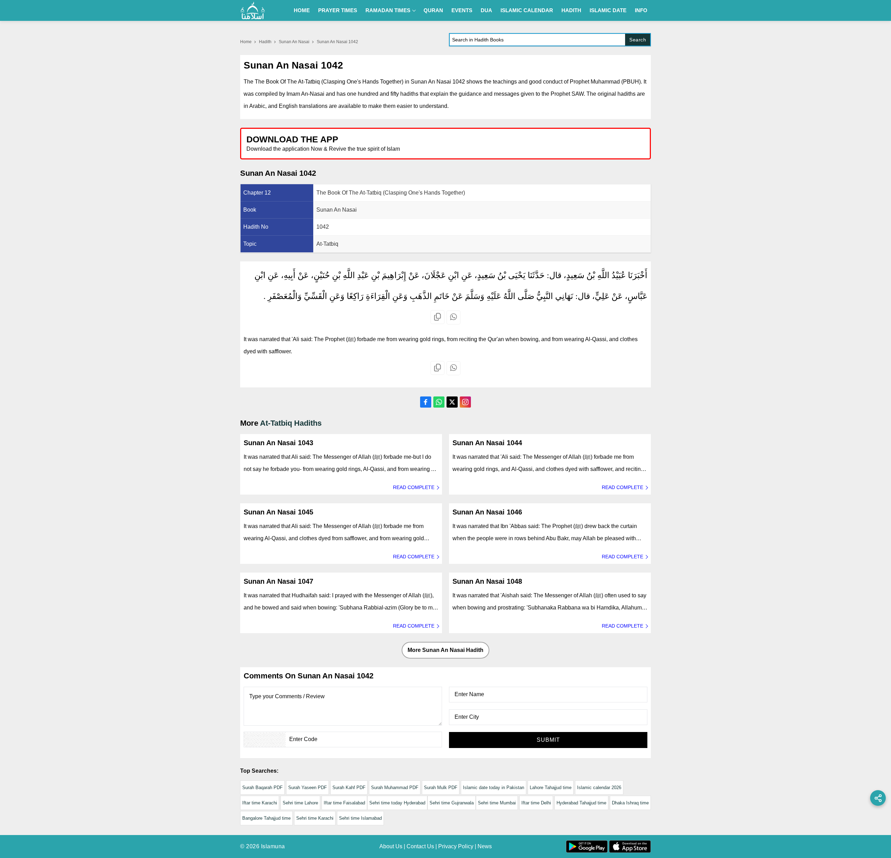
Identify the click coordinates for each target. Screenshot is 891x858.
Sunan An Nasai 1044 (487, 443)
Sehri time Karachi (314, 818)
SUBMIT (548, 740)
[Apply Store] (613, 143)
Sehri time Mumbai (497, 802)
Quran (433, 10)
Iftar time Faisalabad (344, 802)
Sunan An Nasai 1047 (278, 581)
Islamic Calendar (526, 10)
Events (461, 10)
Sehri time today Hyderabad (397, 802)
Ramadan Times (387, 10)
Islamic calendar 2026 (599, 787)
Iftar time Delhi (536, 802)
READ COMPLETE (413, 487)
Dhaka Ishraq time (630, 802)
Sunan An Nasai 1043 (278, 443)
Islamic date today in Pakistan (493, 787)
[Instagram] (465, 402)
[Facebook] (425, 402)
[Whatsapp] (453, 317)
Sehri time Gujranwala (451, 802)
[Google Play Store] (548, 143)
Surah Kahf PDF (348, 787)
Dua (486, 10)
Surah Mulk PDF (440, 787)
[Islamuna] (252, 10)
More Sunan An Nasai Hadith (445, 650)
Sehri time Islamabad (360, 818)
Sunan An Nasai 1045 (278, 512)
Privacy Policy (455, 846)
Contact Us (420, 846)
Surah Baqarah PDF (262, 787)
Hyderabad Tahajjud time (581, 802)
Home (302, 10)
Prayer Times (337, 10)
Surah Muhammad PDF (394, 787)
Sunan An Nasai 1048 (487, 581)
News (485, 846)
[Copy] (437, 317)
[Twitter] (452, 402)
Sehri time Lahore (300, 802)
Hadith (571, 10)
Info (641, 10)
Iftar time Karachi (259, 802)
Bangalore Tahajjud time (266, 818)
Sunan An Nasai (294, 41)
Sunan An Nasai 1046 (487, 512)
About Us (390, 846)
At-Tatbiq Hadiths (291, 423)
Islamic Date (608, 10)
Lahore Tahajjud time (550, 787)
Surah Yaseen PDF (307, 787)
